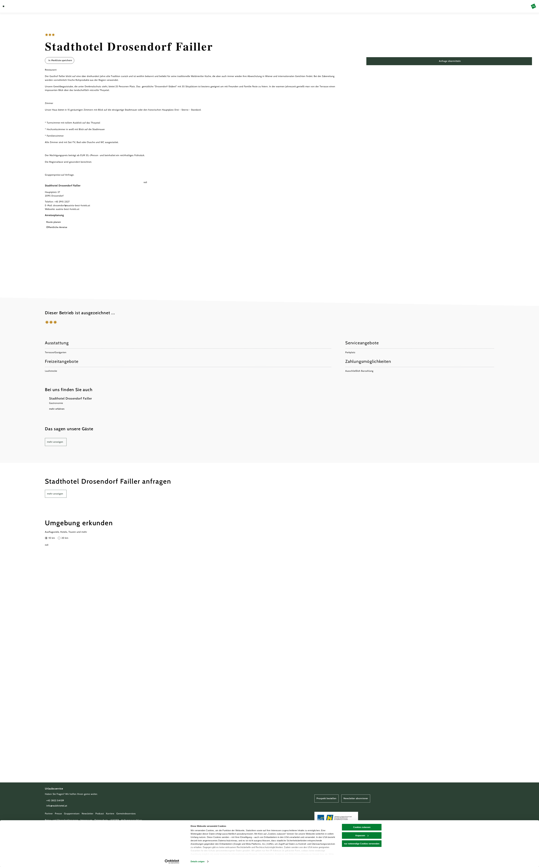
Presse (58, 813)
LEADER (114, 820)
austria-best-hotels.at (67, 209)
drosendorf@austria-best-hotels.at (71, 205)
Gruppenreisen (72, 813)
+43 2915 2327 (62, 201)
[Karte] (11, 6)
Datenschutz (101, 820)
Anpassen (360, 835)
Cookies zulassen (361, 827)
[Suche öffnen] (19, 6)
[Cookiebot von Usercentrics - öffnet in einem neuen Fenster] (172, 861)
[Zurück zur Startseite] (533, 6)
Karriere (110, 813)
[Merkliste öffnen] (15, 6)
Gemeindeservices (126, 813)
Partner (49, 813)
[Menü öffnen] (3, 6)
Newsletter (87, 813)
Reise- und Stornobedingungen (61, 820)
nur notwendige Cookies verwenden (361, 843)
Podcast (99, 813)
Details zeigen (198, 861)
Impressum (86, 820)
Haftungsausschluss (131, 820)
